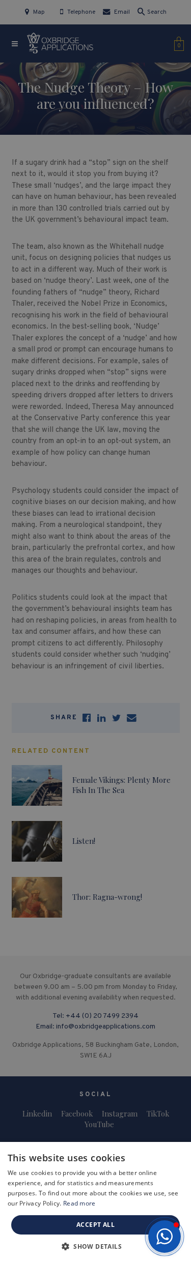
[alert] (95, 631)
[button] (164, 1236)
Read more (79, 1203)
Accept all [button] (95, 1224)
